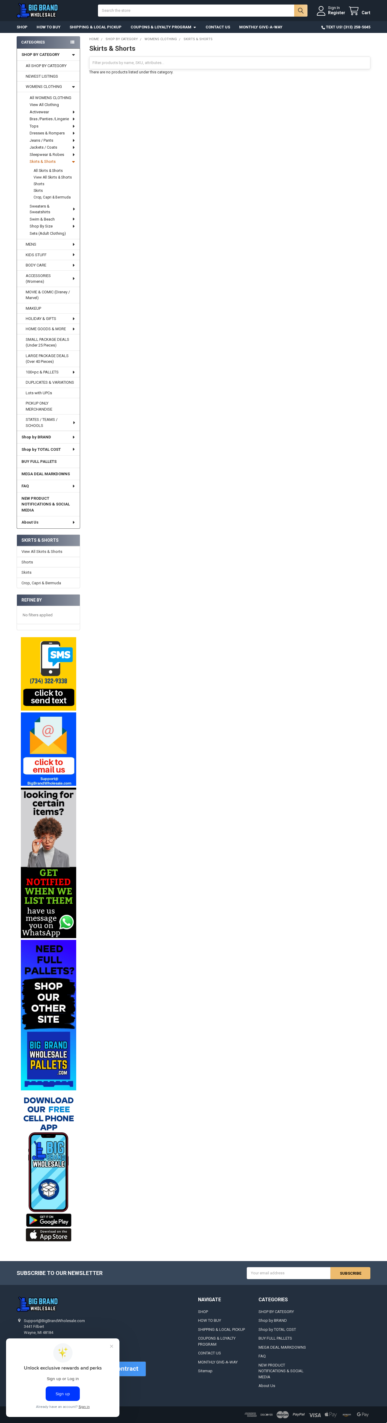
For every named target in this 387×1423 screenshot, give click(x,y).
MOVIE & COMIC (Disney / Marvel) (48, 295)
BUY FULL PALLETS (39, 461)
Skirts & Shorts (43, 161)
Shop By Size (41, 226)
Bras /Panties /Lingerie (49, 119)
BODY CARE (36, 265)
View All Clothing (44, 104)
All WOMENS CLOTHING (50, 97)
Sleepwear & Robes (47, 154)
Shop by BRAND (36, 437)
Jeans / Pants (41, 140)
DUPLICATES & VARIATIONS (50, 382)
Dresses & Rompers (47, 133)
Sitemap (205, 1371)
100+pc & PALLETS (42, 372)
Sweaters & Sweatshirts (40, 209)
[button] (48, 674)
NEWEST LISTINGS (42, 76)
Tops (34, 126)
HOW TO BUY (48, 27)
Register (336, 12)
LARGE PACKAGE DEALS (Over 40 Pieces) (47, 358)
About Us (29, 522)
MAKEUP (33, 308)
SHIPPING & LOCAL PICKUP (96, 27)
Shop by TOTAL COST (41, 449)
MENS (31, 244)
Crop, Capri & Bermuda (52, 197)
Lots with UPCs (39, 393)
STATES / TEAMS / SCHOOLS (41, 422)
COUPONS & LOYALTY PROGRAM (161, 27)
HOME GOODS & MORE (46, 329)
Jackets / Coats (43, 147)
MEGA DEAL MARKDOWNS (45, 474)
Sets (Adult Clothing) (48, 233)
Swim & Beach (42, 219)
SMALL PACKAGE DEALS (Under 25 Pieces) (47, 342)
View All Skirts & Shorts (53, 177)
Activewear (39, 112)
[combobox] (202, 11)
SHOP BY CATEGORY (40, 54)
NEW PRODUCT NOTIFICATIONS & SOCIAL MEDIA (45, 504)
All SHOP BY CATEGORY (46, 65)
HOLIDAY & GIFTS (41, 318)
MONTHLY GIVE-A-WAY (260, 27)
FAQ (25, 486)
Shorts (39, 184)
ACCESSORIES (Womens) (38, 278)
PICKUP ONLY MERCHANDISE (39, 406)
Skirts (38, 191)
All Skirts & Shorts (48, 171)
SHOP (22, 27)
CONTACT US (218, 27)
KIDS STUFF (36, 255)
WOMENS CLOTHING (44, 86)
